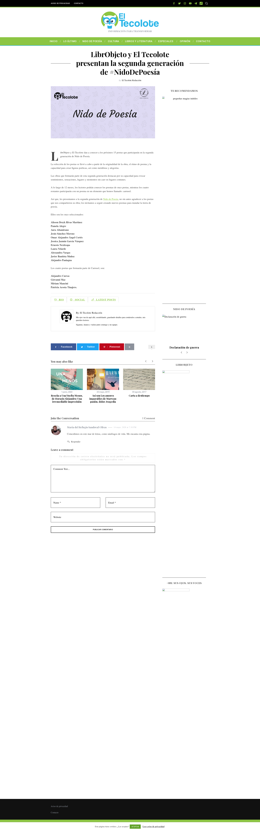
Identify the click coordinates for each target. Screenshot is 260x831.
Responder (75, 441)
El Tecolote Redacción (131, 80)
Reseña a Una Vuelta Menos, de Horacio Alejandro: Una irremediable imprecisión (67, 398)
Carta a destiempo (139, 395)
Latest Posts (105, 299)
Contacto (78, 3)
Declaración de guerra (164, 347)
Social (79, 299)
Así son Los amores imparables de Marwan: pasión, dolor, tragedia (103, 398)
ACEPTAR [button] (135, 826)
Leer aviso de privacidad (153, 826)
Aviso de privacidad (60, 3)
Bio (60, 299)
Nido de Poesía (110, 199)
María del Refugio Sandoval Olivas (87, 427)
